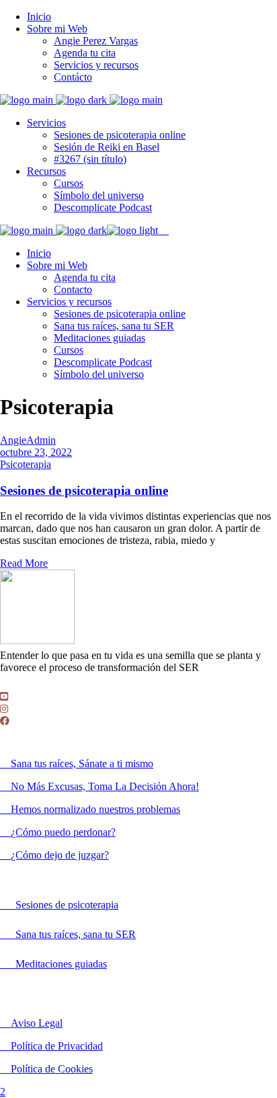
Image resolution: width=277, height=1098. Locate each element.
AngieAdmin (28, 440)
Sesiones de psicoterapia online (84, 490)
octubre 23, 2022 (36, 452)
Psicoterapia (25, 464)
